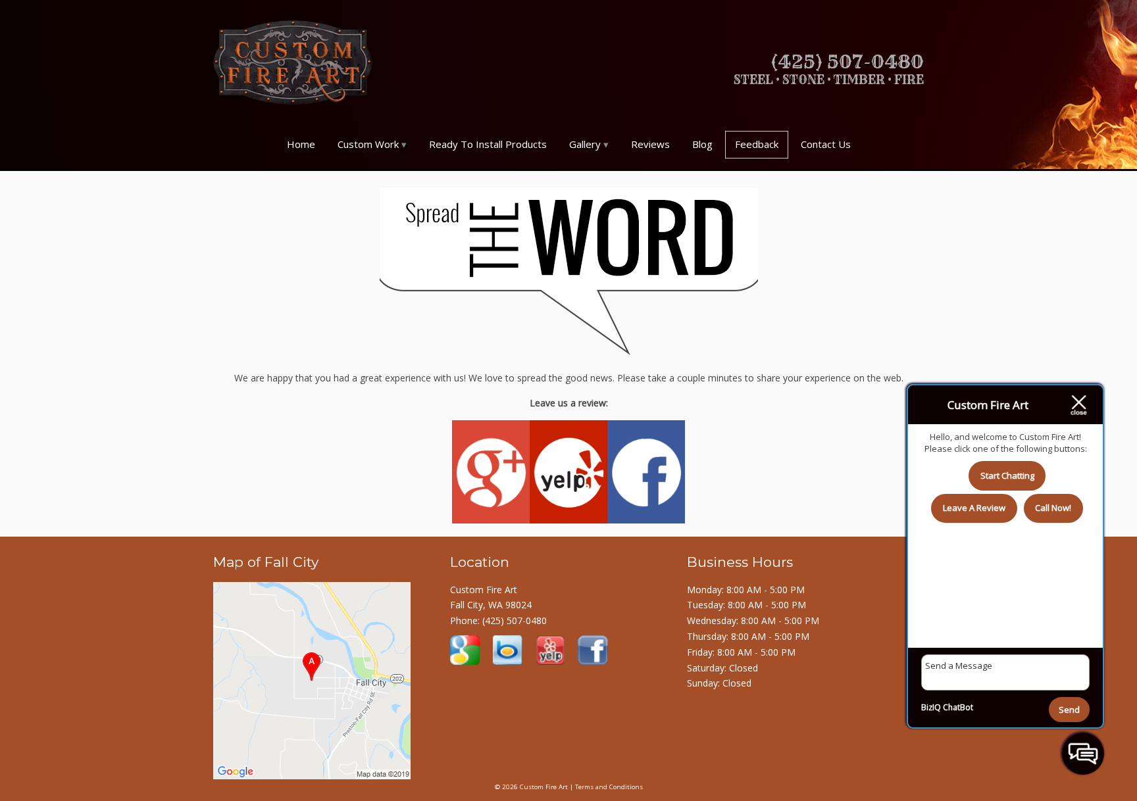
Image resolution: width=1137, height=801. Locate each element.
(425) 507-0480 (514, 620)
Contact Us (826, 144)
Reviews (650, 144)
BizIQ (931, 707)
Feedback (756, 144)
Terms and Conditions (609, 787)
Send (1069, 710)
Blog (702, 144)
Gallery (585, 144)
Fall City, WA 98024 (491, 604)
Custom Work (368, 144)
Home (301, 144)
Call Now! (1053, 508)
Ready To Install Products (488, 144)
